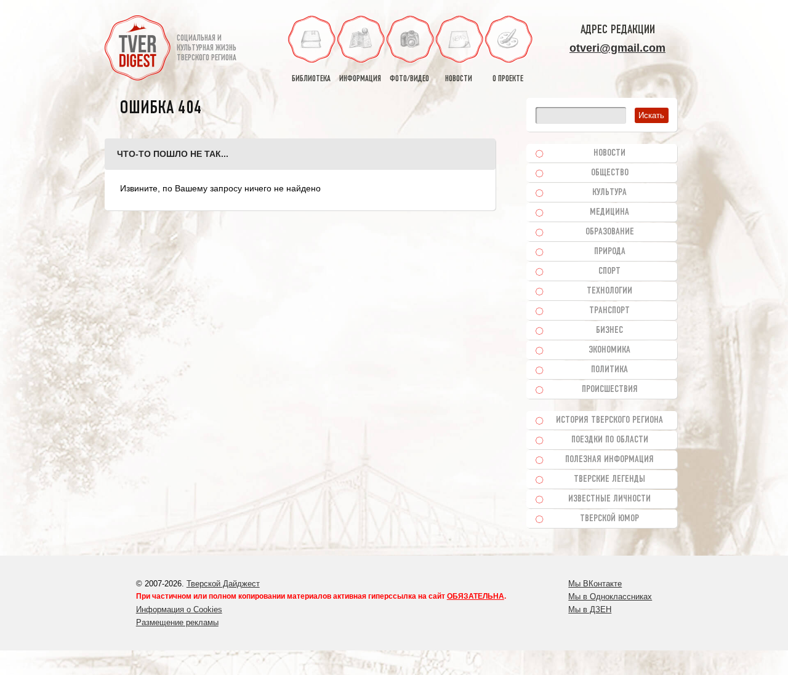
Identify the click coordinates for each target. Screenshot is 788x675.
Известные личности (609, 499)
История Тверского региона (609, 420)
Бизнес (609, 330)
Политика (609, 369)
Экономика (609, 350)
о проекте (507, 79)
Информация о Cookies (179, 609)
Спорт (609, 271)
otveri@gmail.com (617, 48)
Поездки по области (609, 440)
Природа (609, 251)
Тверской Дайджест (223, 583)
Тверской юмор (609, 518)
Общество (610, 173)
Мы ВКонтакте (595, 583)
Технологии (609, 291)
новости (458, 79)
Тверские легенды (609, 479)
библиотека (311, 79)
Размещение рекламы (177, 622)
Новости (609, 153)
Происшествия (610, 389)
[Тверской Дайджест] (138, 49)
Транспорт (609, 310)
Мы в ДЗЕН (589, 609)
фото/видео (409, 79)
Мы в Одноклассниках (610, 596)
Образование (609, 232)
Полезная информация (609, 459)
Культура (609, 192)
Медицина (609, 212)
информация (360, 79)
